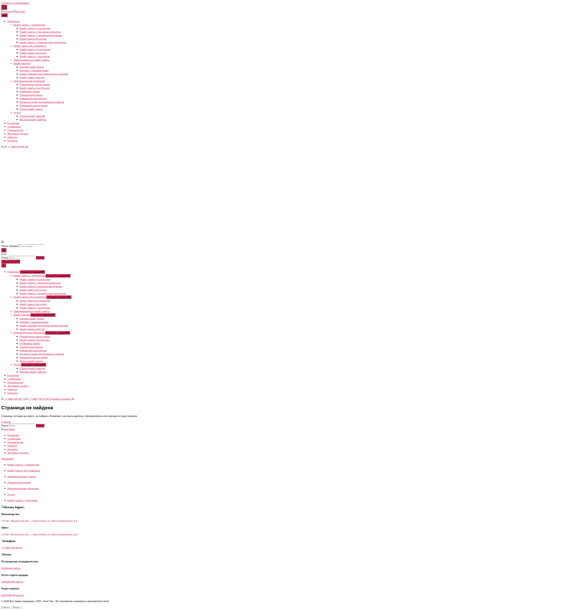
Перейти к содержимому (15, 3)
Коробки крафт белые (32, 67)
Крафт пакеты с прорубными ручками (41, 35)
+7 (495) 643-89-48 (11, 547)
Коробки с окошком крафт (34, 70)
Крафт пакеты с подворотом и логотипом (43, 42)
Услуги (17, 112)
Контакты (12, 140)
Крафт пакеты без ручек (33, 39)
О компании (14, 126)
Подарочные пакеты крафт (35, 84)
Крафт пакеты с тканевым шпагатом (40, 32)
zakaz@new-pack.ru (12, 581)
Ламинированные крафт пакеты (31, 60)
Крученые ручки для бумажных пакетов (42, 102)
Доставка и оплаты (18, 452)
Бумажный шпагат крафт (34, 105)
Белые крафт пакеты (31, 109)
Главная (6, 422)
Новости (12, 137)
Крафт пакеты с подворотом (29, 25)
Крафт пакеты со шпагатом (35, 28)
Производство (15, 130)
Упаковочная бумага (31, 95)
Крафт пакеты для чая (32, 77)
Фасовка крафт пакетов (33, 119)
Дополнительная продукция (29, 81)
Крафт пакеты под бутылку (35, 88)
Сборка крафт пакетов (32, 116)
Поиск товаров (9, 246)
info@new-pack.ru (11, 568)
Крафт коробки (21, 63)
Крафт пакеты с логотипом (35, 56)
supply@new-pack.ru (12, 595)
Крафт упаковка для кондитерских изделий (44, 74)
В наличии (13, 123)
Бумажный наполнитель (33, 98)
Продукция (13, 21)
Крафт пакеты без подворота (29, 46)
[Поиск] (3, 250)
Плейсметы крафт (30, 91)
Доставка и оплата (17, 133)
